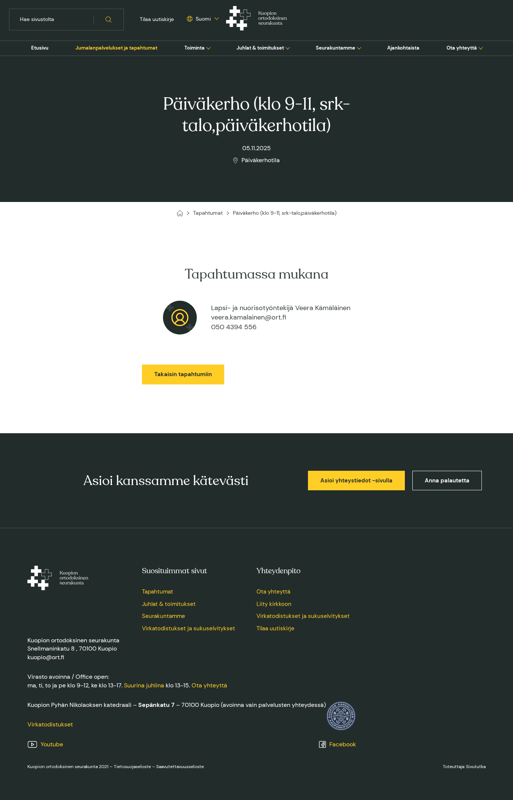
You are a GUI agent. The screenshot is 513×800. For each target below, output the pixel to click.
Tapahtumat (157, 591)
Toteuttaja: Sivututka (464, 767)
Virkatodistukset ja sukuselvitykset (188, 628)
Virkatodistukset (50, 724)
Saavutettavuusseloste (180, 767)
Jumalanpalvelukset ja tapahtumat (116, 48)
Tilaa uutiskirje (157, 19)
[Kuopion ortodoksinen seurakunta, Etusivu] (256, 19)
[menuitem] (39, 48)
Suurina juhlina (144, 685)
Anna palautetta (447, 480)
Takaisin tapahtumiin (183, 374)
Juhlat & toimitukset (260, 48)
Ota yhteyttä (462, 48)
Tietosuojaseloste (132, 767)
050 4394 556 (233, 326)
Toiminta (194, 48)
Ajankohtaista (403, 48)
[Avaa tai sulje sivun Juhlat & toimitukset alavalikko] (287, 47)
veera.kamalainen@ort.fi (248, 317)
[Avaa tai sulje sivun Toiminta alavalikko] (208, 47)
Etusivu (39, 48)
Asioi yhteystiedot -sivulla (356, 480)
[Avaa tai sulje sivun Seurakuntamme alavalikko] (359, 47)
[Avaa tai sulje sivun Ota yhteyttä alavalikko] (480, 47)
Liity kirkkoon (273, 604)
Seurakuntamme (335, 48)
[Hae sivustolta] (109, 19)
